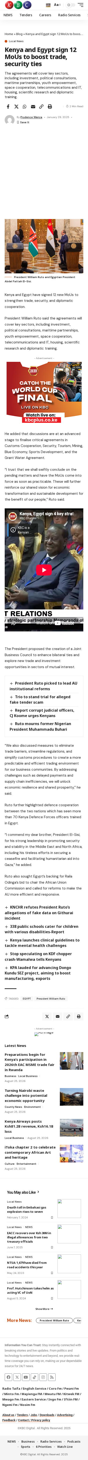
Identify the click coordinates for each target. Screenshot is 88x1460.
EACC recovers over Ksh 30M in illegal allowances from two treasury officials (29, 1237)
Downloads (47, 1415)
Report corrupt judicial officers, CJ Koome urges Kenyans (42, 713)
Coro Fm (55, 1388)
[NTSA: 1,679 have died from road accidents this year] (69, 1263)
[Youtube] (26, 1377)
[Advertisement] (44, 172)
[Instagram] (43, 1377)
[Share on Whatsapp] (24, 106)
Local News (16, 41)
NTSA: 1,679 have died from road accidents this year (26, 1265)
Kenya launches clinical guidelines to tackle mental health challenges (42, 942)
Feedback (8, 1420)
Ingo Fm (54, 1399)
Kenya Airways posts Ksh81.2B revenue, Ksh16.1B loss (29, 1126)
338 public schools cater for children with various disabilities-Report (41, 929)
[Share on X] (16, 106)
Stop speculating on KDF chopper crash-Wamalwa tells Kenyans (38, 956)
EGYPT (27, 998)
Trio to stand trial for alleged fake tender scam (40, 699)
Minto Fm (11, 1394)
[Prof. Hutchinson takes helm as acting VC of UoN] (69, 1289)
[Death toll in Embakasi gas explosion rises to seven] (69, 1208)
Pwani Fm (71, 1388)
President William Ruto (51, 998)
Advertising (65, 1415)
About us (8, 1415)
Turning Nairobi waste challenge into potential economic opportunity (26, 1095)
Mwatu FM (53, 1394)
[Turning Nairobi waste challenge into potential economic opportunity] (71, 1097)
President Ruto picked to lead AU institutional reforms (43, 686)
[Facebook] (8, 1377)
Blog (19, 34)
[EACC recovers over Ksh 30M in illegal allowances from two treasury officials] (69, 1234)
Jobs (34, 1415)
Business (10, 1076)
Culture (10, 1163)
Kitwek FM (71, 1394)
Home (9, 34)
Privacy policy (40, 1420)
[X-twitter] (17, 1377)
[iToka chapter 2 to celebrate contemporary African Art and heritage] (71, 1153)
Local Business (28, 1076)
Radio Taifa (11, 1388)
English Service (34, 1388)
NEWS (28, 1227)
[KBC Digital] (18, 4)
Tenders (22, 1415)
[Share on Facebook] (8, 106)
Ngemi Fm (10, 1405)
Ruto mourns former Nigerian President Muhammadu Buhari (40, 726)
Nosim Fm (27, 1405)
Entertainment (26, 1163)
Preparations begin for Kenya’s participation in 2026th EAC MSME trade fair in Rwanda (29, 1062)
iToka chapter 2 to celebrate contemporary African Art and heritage (30, 1152)
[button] (48, 5)
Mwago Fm (10, 1399)
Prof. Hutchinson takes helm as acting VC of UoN (30, 1290)
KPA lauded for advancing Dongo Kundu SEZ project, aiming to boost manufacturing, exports (38, 973)
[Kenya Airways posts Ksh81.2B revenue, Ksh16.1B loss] (71, 1128)
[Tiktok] (34, 1377)
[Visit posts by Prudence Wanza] (10, 120)
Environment (32, 1107)
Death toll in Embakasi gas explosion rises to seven (26, 1209)
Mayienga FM (32, 1394)
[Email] (33, 106)
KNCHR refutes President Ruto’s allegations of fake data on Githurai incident (39, 913)
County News (13, 1107)
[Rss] (52, 1377)
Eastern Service (34, 1399)
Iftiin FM (71, 1399)
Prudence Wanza (31, 117)
